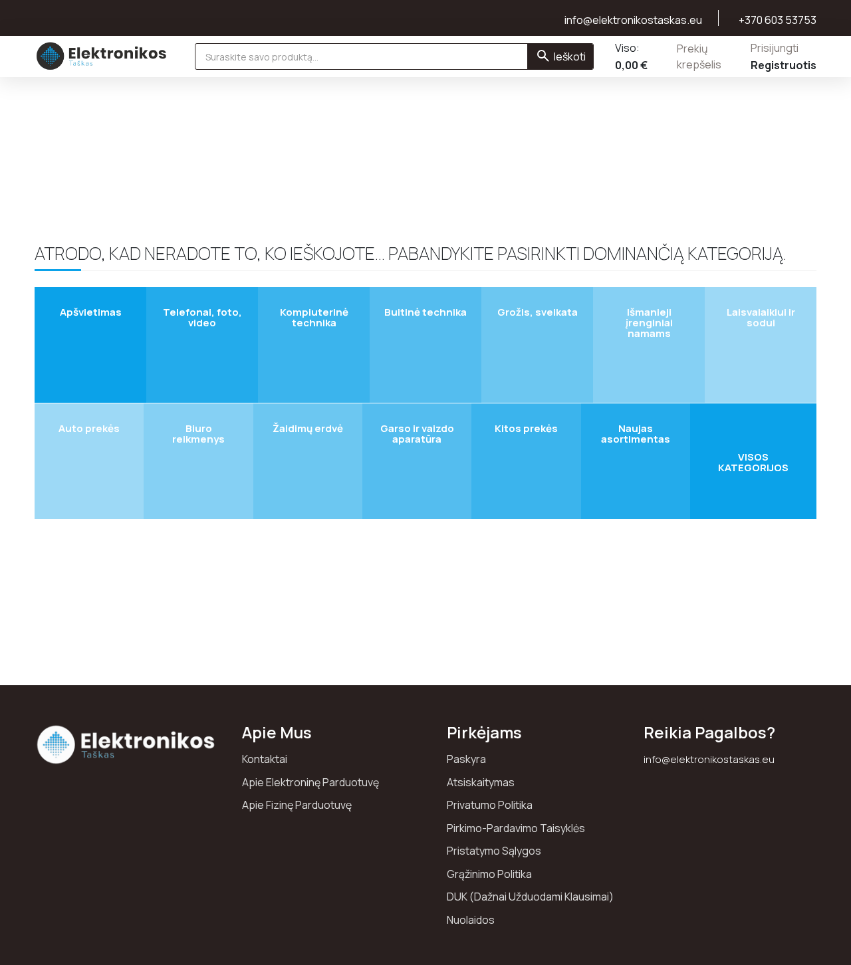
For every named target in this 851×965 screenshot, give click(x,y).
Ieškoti (570, 56)
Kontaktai (264, 759)
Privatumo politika (490, 805)
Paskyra (466, 759)
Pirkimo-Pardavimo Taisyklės (516, 828)
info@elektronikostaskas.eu (709, 759)
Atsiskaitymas (481, 782)
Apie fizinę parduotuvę (297, 805)
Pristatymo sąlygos (494, 850)
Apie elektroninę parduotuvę (310, 782)
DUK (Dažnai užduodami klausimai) (530, 896)
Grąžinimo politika (489, 874)
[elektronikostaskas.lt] (102, 56)
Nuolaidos (471, 919)
